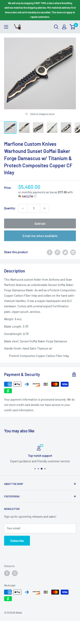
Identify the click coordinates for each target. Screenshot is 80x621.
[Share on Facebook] (50, 252)
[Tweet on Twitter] (65, 252)
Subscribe (17, 540)
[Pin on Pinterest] (57, 252)
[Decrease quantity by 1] (22, 208)
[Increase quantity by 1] (44, 208)
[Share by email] (73, 252)
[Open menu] (6, 26)
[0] (72, 26)
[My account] (64, 27)
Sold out (40, 223)
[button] (47, 194)
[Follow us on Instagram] (15, 573)
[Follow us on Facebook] (7, 573)
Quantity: (10, 208)
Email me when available (40, 236)
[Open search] (56, 27)
